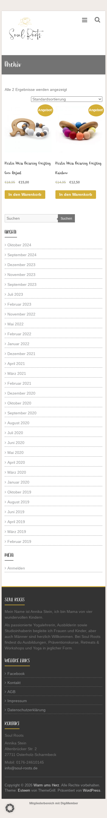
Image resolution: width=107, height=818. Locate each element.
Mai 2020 (15, 452)
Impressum (17, 701)
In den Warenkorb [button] (25, 194)
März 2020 (16, 472)
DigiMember (69, 803)
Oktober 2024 (19, 245)
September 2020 (21, 413)
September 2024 (21, 255)
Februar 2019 (19, 541)
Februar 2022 (19, 334)
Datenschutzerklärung (26, 710)
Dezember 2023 (21, 265)
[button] (10, 808)
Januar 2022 (18, 344)
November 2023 (21, 274)
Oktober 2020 (19, 403)
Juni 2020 (15, 442)
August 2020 (18, 423)
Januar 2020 (18, 482)
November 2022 (21, 314)
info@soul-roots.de (21, 768)
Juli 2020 (15, 433)
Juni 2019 (15, 512)
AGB (11, 691)
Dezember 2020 (21, 393)
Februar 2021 (19, 383)
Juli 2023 (15, 294)
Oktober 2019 (19, 492)
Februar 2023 (19, 304)
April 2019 (16, 522)
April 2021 (16, 363)
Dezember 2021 (21, 353)
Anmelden (16, 568)
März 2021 (16, 373)
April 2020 (16, 462)
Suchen (66, 218)
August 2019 (18, 502)
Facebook (16, 673)
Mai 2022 (15, 324)
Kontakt (14, 682)
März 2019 (16, 531)
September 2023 (21, 284)
